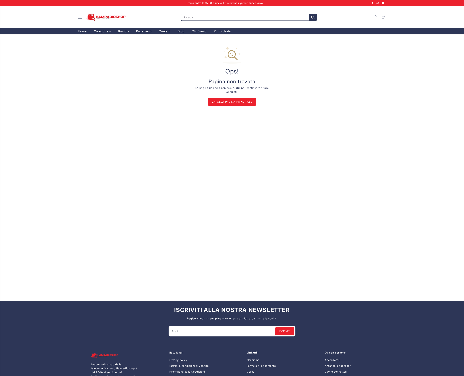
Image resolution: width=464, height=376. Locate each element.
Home (82, 31)
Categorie (101, 31)
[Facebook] (372, 3)
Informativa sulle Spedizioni (187, 371)
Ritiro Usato (222, 31)
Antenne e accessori (338, 365)
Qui (238, 87)
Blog (181, 31)
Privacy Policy (178, 359)
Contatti (165, 31)
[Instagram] (378, 3)
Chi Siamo (199, 31)
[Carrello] (383, 17)
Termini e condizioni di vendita (189, 365)
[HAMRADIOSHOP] (106, 17)
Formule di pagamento (261, 365)
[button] (80, 17)
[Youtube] (383, 3)
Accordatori (332, 359)
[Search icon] (313, 17)
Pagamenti (144, 31)
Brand (122, 31)
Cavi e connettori (336, 371)
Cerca (251, 371)
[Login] (375, 17)
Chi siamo (253, 359)
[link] (115, 355)
